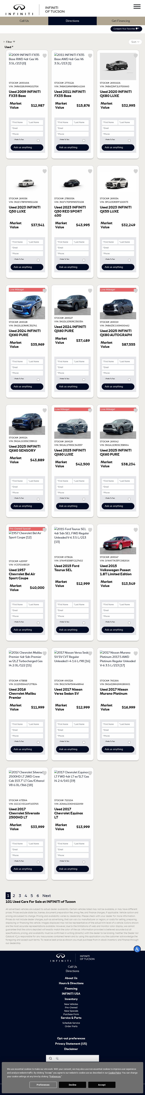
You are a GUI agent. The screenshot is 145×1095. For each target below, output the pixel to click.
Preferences (43, 1085)
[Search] (50, 1058)
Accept (102, 1085)
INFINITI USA (71, 994)
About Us (71, 978)
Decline (72, 1085)
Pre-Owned (71, 1007)
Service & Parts (71, 1018)
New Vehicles (71, 1004)
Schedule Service (71, 1023)
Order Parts (71, 1026)
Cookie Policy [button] (114, 1073)
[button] (137, 949)
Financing (71, 988)
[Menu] (137, 7)
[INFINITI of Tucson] (35, 9)
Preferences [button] (55, 1076)
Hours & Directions (71, 983)
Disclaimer (71, 1049)
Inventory (71, 999)
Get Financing (121, 21)
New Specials (71, 1011)
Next (46, 895)
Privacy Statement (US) (71, 1044)
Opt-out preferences (71, 1038)
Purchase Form (71, 1014)
